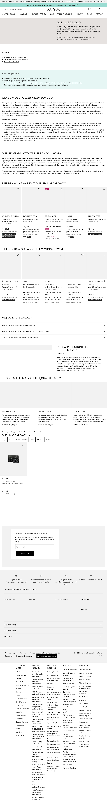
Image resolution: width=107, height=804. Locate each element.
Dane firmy (23, 653)
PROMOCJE (22, 14)
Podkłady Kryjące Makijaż (69, 688)
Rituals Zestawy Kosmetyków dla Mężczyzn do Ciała (53, 733)
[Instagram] (86, 613)
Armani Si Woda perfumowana (37, 748)
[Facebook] (82, 613)
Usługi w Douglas (84, 680)
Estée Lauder (20, 725)
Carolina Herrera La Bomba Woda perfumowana (38, 767)
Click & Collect (83, 697)
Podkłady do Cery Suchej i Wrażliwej (69, 742)
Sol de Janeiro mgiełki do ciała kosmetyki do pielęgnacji (52, 706)
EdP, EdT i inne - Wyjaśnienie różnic (69, 679)
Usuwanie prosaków (69, 670)
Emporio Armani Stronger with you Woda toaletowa (37, 706)
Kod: (72, 5)
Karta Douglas (67, 2)
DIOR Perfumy (21, 702)
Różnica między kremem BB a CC (69, 716)
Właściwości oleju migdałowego (15, 57)
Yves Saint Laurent (22, 685)
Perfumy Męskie (52, 675)
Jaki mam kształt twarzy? (68, 706)
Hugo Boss (19, 705)
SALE (52, 14)
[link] (10, 212)
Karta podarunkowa (54, 744)
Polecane (50, 684)
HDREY (18, 688)
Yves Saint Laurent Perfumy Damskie (53, 740)
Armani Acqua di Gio (86, 719)
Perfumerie (79, 2)
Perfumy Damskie (53, 672)
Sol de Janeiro (21, 675)
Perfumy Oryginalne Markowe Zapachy (54, 693)
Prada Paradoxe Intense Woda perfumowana (37, 792)
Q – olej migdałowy (12, 61)
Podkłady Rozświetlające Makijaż (68, 736)
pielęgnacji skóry (22, 59)
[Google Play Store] (86, 603)
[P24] (7, 609)
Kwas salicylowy (68, 683)
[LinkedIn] (97, 613)
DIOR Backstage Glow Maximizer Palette (37, 779)
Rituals (18, 672)
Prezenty (88, 2)
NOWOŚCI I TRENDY (38, 14)
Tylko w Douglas (52, 723)
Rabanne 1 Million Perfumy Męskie (85, 714)
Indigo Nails (20, 735)
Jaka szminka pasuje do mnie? (68, 721)
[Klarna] (7, 604)
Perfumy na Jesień (85, 676)
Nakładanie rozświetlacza (67, 748)
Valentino (19, 712)
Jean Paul (19, 682)
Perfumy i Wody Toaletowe (52, 698)
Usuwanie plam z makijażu (69, 674)
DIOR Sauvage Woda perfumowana (38, 693)
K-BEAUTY (79, 14)
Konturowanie (67, 765)
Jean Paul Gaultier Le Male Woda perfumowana (38, 799)
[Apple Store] (97, 603)
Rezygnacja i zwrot (85, 700)
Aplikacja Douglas (85, 710)
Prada (18, 695)
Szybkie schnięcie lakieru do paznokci (69, 760)
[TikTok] (93, 613)
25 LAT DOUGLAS (8, 14)
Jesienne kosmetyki (85, 673)
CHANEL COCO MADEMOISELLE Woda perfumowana (38, 729)
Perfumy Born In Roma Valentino (84, 726)
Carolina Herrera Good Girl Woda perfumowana (37, 674)
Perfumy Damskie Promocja (53, 719)
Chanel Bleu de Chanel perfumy (84, 745)
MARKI (89, 14)
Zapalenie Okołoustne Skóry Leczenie (69, 694)
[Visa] (21, 604)
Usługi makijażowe (85, 683)
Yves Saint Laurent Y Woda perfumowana (38, 754)
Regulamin (9, 656)
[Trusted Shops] (61, 601)
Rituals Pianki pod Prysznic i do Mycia (53, 748)
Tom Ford (19, 719)
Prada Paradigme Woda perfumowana (38, 786)
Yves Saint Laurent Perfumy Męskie (53, 713)
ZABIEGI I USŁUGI (99, 2)
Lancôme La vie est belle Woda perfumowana (38, 699)
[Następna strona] (104, 216)
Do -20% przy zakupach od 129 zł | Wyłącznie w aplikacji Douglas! (46, 5)
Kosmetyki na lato (85, 670)
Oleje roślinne (28, 432)
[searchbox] (20, 9)
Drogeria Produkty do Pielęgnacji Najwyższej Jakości (53, 768)
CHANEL (19, 678)
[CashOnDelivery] (14, 609)
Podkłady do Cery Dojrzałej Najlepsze (69, 700)
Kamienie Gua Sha (69, 768)
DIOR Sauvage (84, 741)
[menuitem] (9, 14)
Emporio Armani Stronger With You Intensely (38, 714)
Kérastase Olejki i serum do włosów (53, 759)
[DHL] (32, 604)
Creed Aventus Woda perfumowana (38, 773)
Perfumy (99, 14)
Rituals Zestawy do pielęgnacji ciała (53, 679)
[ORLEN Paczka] (47, 604)
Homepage (5, 432)
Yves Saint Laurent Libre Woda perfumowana (38, 681)
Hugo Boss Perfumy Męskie (54, 727)
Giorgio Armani (21, 715)
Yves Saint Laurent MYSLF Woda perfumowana (38, 721)
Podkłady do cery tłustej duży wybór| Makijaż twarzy (69, 754)
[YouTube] (89, 613)
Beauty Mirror (83, 703)
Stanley (18, 692)
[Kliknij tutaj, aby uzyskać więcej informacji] (77, 5)
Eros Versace (83, 722)
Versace (18, 729)
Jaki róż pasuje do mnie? (69, 711)
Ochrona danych (11, 653)
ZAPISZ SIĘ (25, 553)
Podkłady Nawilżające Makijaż (70, 726)
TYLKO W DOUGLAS (64, 14)
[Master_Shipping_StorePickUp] (32, 609)
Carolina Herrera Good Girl (84, 737)
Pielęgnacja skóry (16, 432)
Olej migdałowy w (10, 59)
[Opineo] (59, 605)
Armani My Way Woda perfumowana (38, 743)
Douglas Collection (22, 709)
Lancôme (19, 732)
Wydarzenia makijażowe (83, 692)
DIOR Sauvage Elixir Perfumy (38, 760)
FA (5, 61)
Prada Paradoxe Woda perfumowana (38, 688)
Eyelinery (50, 763)
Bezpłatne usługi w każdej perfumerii (85, 687)
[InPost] (40, 604)
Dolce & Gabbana (22, 722)
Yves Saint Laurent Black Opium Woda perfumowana (38, 736)
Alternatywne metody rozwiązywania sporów (45, 653)
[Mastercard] (14, 604)
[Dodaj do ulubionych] (18, 189)
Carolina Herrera (21, 698)
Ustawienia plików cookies (24, 656)
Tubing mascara (68, 731)
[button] (53, 325)
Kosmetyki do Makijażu (51, 688)
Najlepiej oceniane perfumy (53, 754)
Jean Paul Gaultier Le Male (85, 732)
